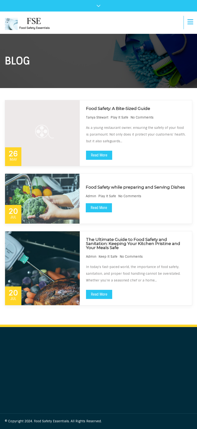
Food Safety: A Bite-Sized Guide (118, 108)
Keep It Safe (107, 257)
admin (91, 196)
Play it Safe (119, 117)
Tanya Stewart (97, 117)
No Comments (142, 117)
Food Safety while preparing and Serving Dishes (135, 187)
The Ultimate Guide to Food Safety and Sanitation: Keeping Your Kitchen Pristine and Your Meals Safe (133, 243)
